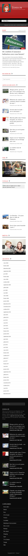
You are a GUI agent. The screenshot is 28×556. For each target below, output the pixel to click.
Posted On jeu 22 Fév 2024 (16, 125)
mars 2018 (6, 350)
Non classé (6, 531)
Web (5, 545)
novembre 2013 (7, 382)
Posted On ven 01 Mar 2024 (16, 105)
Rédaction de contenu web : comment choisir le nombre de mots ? (14, 25)
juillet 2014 (6, 374)
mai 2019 (6, 323)
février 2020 (6, 298)
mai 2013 (6, 388)
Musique (5, 528)
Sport (5, 536)
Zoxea (18, 67)
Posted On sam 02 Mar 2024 (16, 95)
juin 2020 (6, 290)
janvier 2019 (6, 333)
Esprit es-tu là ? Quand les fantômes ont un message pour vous (17, 139)
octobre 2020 (6, 282)
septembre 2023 (7, 271)
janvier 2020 (6, 301)
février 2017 (6, 363)
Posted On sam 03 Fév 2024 (16, 133)
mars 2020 (6, 295)
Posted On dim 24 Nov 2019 (16, 221)
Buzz (5, 512)
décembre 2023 (7, 268)
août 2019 (6, 314)
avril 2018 (6, 347)
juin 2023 (6, 274)
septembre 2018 (7, 336)
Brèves (5, 509)
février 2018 (6, 352)
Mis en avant (6, 526)
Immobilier (6, 520)
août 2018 (6, 339)
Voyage (5, 542)
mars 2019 (6, 328)
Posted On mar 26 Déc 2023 (16, 143)
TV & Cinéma (7, 539)
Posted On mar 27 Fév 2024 (16, 113)
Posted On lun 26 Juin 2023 (16, 498)
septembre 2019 (7, 312)
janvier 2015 (6, 369)
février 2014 (6, 377)
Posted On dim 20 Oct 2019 (16, 229)
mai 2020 (6, 293)
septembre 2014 (7, 372)
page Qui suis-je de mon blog (17, 415)
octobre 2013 (6, 385)
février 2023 (6, 276)
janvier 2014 (6, 380)
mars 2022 (6, 279)
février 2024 (6, 265)
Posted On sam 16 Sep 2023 (16, 151)
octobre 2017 (6, 355)
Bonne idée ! (6, 507)
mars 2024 (6, 263)
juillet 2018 (6, 342)
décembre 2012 (7, 393)
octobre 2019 (6, 309)
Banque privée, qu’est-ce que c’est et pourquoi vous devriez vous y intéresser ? (17, 91)
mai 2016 (6, 366)
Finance (5, 517)
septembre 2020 (7, 284)
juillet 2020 (6, 287)
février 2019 (6, 331)
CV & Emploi (6, 515)
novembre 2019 (7, 306)
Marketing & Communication (10, 523)
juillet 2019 (6, 317)
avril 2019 (6, 325)
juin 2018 (6, 344)
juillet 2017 (6, 358)
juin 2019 (6, 320)
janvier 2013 (6, 391)
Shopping (6, 534)
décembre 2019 (7, 304)
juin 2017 (6, 361)
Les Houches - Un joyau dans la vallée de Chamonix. (17, 217)
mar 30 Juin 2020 (11, 67)
